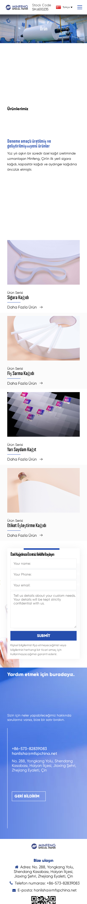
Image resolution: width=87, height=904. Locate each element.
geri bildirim (26, 796)
